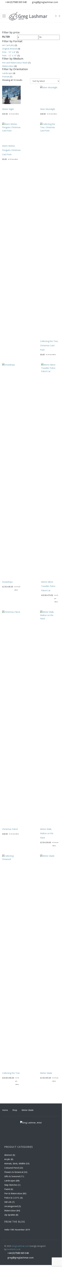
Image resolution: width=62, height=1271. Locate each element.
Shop (14, 1110)
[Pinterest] (51, 7)
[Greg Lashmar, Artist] (28, 16)
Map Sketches (10, 1185)
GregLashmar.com (20, 1246)
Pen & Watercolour (13, 1193)
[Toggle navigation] (4, 16)
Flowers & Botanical (13, 1172)
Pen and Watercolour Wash (15, 62)
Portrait (5, 76)
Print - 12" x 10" (9, 55)
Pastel (7, 1189)
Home (5, 1110)
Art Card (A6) (8, 45)
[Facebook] (41, 7)
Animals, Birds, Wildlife (14, 1163)
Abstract (8, 1155)
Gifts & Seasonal (12, 1176)
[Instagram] (46, 7)
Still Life (8, 1202)
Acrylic (7, 1159)
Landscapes (9, 1180)
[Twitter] (57, 7)
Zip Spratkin (9, 1214)
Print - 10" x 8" (9, 52)
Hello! (6, 1229)
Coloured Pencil (11, 1167)
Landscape (7, 73)
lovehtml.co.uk (13, 1249)
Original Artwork (9, 48)
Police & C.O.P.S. (12, 1197)
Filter (6, 36)
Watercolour (8, 66)
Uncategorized (11, 1206)
